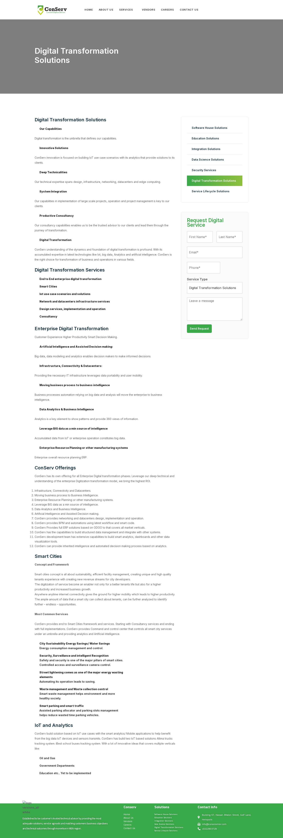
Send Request (199, 328)
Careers (167, 9)
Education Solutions (205, 138)
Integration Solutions (206, 149)
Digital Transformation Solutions (214, 180)
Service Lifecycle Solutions (210, 191)
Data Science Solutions (208, 159)
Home (89, 9)
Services (126, 9)
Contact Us (189, 9)
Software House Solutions (209, 127)
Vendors (148, 9)
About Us (106, 9)
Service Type (197, 279)
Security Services (204, 170)
